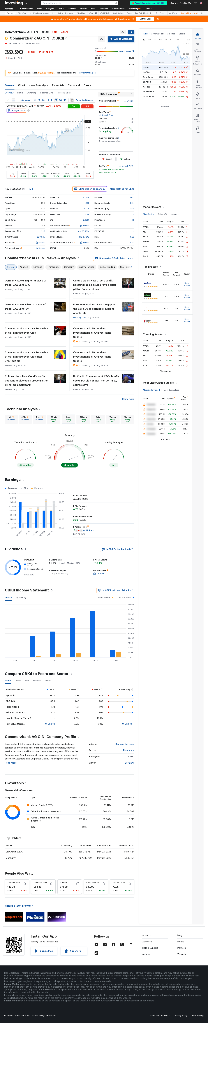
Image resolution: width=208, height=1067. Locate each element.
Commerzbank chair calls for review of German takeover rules (26, 330)
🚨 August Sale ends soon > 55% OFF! (148, 3)
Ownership (32, 93)
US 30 (145, 67)
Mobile (180, 941)
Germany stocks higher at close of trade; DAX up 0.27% (25, 282)
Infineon (63, 882)
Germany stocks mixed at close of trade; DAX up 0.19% (25, 306)
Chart (21, 85)
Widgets (181, 954)
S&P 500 (147, 82)
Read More (11, 762)
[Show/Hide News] (72, 100)
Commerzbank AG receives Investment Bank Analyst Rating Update (92, 332)
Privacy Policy (181, 1015)
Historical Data (46, 93)
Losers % (175, 214)
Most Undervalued (151, 390)
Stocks (10, 13)
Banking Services (124, 744)
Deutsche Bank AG (94, 882)
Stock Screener (118, 9)
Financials (58, 85)
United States (57, 13)
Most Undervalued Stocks (158, 382)
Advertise (147, 941)
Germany (129, 762)
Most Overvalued (171, 390)
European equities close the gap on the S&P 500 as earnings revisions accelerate (94, 309)
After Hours (81, 13)
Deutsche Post (40, 882)
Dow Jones (148, 77)
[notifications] (195, 2)
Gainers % (162, 214)
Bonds (172, 34)
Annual (8, 597)
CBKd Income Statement (27, 590)
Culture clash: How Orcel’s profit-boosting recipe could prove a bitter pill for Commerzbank (94, 285)
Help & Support (150, 948)
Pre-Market (69, 13)
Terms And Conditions (160, 1015)
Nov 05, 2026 (84, 231)
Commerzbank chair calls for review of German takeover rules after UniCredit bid (26, 356)
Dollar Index (148, 96)
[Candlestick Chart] (8, 100)
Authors (146, 954)
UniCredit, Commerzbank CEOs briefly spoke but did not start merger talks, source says (96, 380)
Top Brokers (150, 266)
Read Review (187, 284)
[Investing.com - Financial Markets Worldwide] (17, 3)
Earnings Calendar (41, 13)
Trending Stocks (153, 334)
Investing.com (79, 317)
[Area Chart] (13, 100)
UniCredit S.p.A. (14, 851)
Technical (74, 85)
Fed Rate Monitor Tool (144, 13)
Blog (179, 935)
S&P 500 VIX (148, 92)
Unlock (51, 723)
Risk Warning (198, 1015)
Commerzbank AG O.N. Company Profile (40, 736)
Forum (87, 85)
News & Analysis (38, 85)
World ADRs (105, 13)
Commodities (159, 34)
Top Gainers (161, 13)
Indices (146, 34)
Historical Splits (64, 93)
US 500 (146, 72)
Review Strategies (87, 73)
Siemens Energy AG (16, 882)
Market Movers (152, 206)
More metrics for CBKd (122, 189)
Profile (20, 93)
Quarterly (21, 597)
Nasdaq (146, 87)
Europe (130, 13)
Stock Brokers (118, 13)
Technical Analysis (21, 409)
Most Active (173, 13)
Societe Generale (120, 882)
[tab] (11, 419)
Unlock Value (125, 51)
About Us (147, 935)
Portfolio (181, 948)
